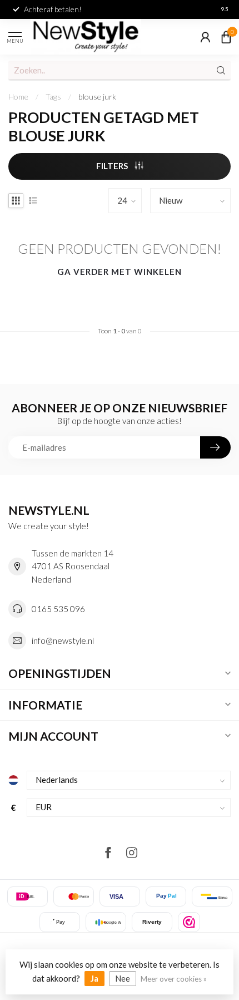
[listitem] (189, 922)
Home (18, 96)
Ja (94, 978)
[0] (226, 37)
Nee (122, 978)
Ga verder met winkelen (119, 272)
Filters (113, 166)
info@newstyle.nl (63, 641)
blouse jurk (97, 96)
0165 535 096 (58, 609)
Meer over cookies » (174, 978)
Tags (53, 96)
